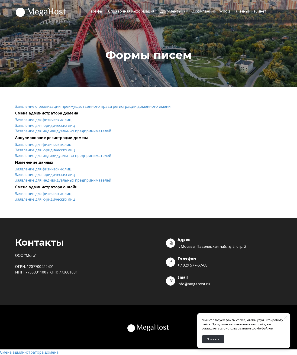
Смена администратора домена (29, 352)
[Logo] (41, 11)
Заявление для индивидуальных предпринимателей (63, 131)
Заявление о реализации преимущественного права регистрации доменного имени (93, 106)
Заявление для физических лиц (43, 119)
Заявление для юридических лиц (45, 125)
